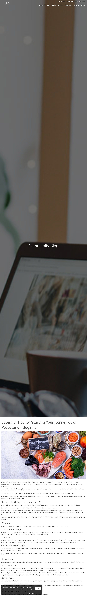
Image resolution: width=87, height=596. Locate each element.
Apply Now (82, 1)
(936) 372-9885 (61, 1)
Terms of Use (11, 593)
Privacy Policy (32, 593)
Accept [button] (38, 588)
